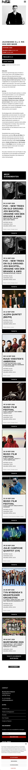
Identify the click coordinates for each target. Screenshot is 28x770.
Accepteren (14, 757)
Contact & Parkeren (6, 721)
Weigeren (14, 761)
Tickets (17, 233)
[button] (26, 744)
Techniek (4, 714)
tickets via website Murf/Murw (15, 657)
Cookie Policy (13, 768)
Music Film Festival (13, 410)
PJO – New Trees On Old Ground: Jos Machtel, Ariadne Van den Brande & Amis (13, 212)
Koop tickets (8, 62)
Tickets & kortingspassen (8, 711)
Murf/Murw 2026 (13, 644)
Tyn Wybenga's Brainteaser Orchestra (13, 596)
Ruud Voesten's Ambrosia (13, 362)
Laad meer (14, 666)
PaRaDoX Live (5, 708)
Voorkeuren (14, 765)
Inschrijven (14, 736)
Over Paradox (5, 718)
